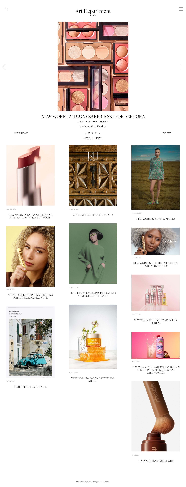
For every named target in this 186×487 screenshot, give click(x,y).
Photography (102, 122)
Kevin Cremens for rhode (155, 461)
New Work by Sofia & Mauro (155, 219)
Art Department (87, 482)
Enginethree (105, 482)
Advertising (82, 122)
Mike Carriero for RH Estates (93, 215)
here (104, 126)
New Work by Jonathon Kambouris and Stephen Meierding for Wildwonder (156, 370)
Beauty (92, 122)
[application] (30, 256)
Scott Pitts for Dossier (30, 387)
